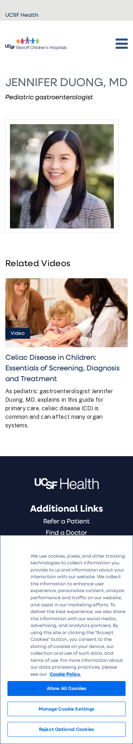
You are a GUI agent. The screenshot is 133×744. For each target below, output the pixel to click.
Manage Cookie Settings (67, 709)
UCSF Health (21, 14)
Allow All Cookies (66, 688)
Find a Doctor (66, 532)
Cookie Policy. (65, 674)
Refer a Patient (66, 521)
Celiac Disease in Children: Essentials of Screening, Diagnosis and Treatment (62, 367)
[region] (66, 639)
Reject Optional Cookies (66, 729)
